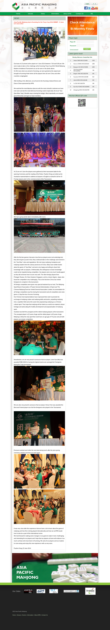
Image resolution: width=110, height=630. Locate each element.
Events (24, 615)
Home (18, 14)
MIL (92, 14)
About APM (67, 14)
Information (30, 615)
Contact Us (79, 14)
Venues (30, 14)
